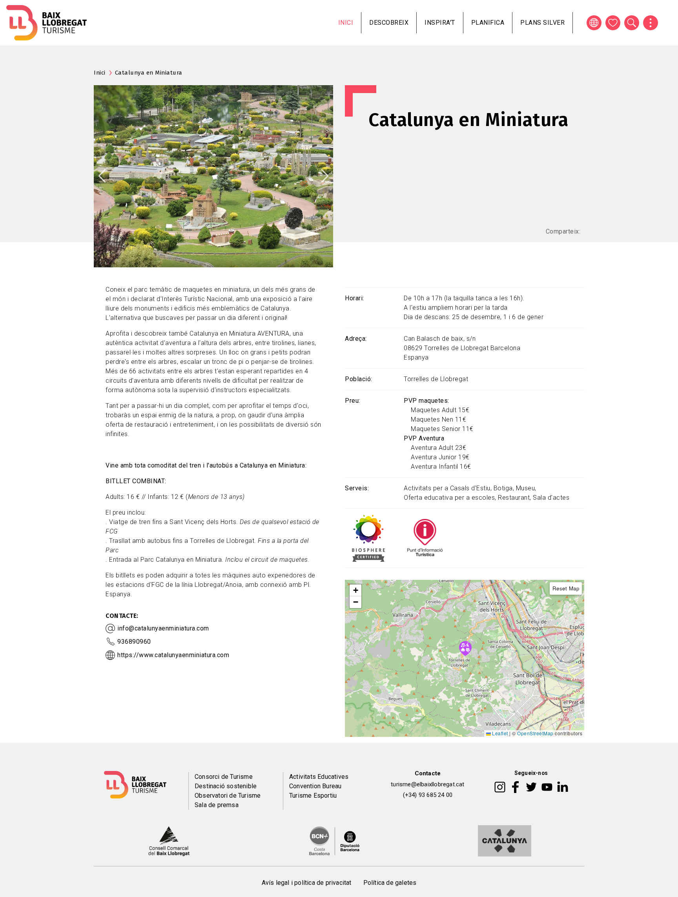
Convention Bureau (315, 786)
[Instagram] (500, 786)
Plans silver (542, 22)
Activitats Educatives (318, 776)
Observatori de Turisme (228, 795)
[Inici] (46, 22)
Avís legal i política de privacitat (307, 882)
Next (325, 176)
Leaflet (499, 733)
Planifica (488, 22)
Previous (102, 176)
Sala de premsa (217, 805)
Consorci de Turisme (224, 776)
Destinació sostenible (226, 786)
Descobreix (388, 22)
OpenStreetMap (535, 733)
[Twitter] (531, 786)
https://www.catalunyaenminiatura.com (173, 655)
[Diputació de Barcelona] (334, 840)
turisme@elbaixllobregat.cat (427, 784)
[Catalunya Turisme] (504, 840)
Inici (346, 22)
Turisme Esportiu (313, 795)
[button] (355, 590)
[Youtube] (547, 786)
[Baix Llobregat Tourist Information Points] (425, 537)
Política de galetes (390, 882)
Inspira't (440, 22)
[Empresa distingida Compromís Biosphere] (368, 537)
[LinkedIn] (563, 786)
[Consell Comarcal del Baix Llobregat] (169, 840)
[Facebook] (515, 786)
